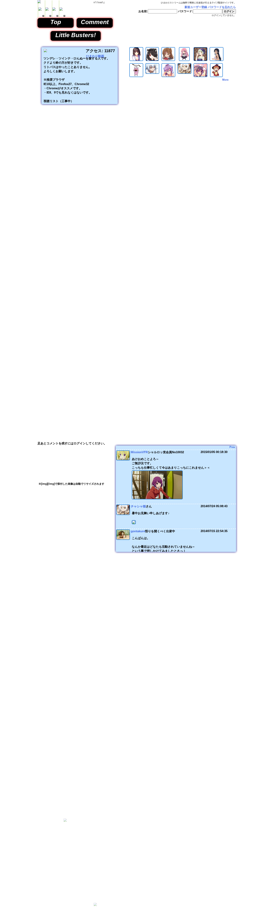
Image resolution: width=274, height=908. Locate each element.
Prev (232, 447)
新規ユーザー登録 (196, 7)
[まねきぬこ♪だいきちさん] (168, 76)
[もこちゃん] (152, 73)
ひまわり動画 (95, 56)
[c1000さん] (216, 60)
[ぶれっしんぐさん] (136, 60)
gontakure (138, 531)
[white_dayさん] (200, 60)
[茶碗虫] (136, 76)
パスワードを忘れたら (222, 7)
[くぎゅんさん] (184, 60)
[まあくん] (216, 76)
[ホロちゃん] (152, 60)
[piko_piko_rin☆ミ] (200, 76)
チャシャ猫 (138, 506)
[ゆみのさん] (168, 60)
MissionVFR (139, 452)
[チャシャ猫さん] (184, 73)
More (225, 79)
